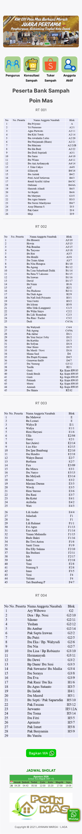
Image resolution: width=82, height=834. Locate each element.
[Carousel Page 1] (33, 43)
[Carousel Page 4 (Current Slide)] (47, 43)
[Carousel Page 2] (37, 43)
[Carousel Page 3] (41, 43)
